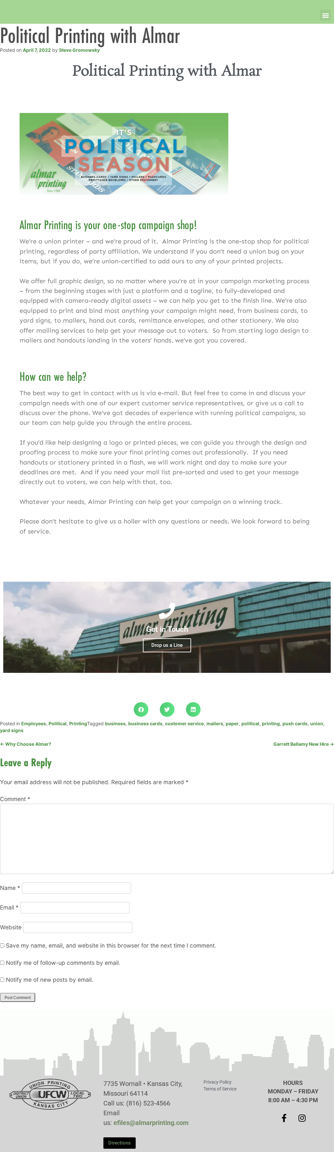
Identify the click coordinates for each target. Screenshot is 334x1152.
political (250, 723)
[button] (325, 15)
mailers (214, 723)
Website (11, 927)
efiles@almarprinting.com (151, 1123)
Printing (78, 723)
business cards (145, 723)
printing (271, 723)
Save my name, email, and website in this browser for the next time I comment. (111, 945)
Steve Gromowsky (79, 50)
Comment (15, 799)
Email (9, 907)
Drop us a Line (167, 645)
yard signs (11, 730)
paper (232, 723)
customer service (184, 723)
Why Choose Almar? (25, 744)
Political (58, 723)
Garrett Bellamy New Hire (303, 744)
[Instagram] (302, 1118)
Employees (33, 723)
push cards (295, 723)
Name (10, 887)
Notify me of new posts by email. (49, 979)
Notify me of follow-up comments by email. (63, 962)
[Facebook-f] (284, 1118)
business (115, 723)
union (316, 723)
